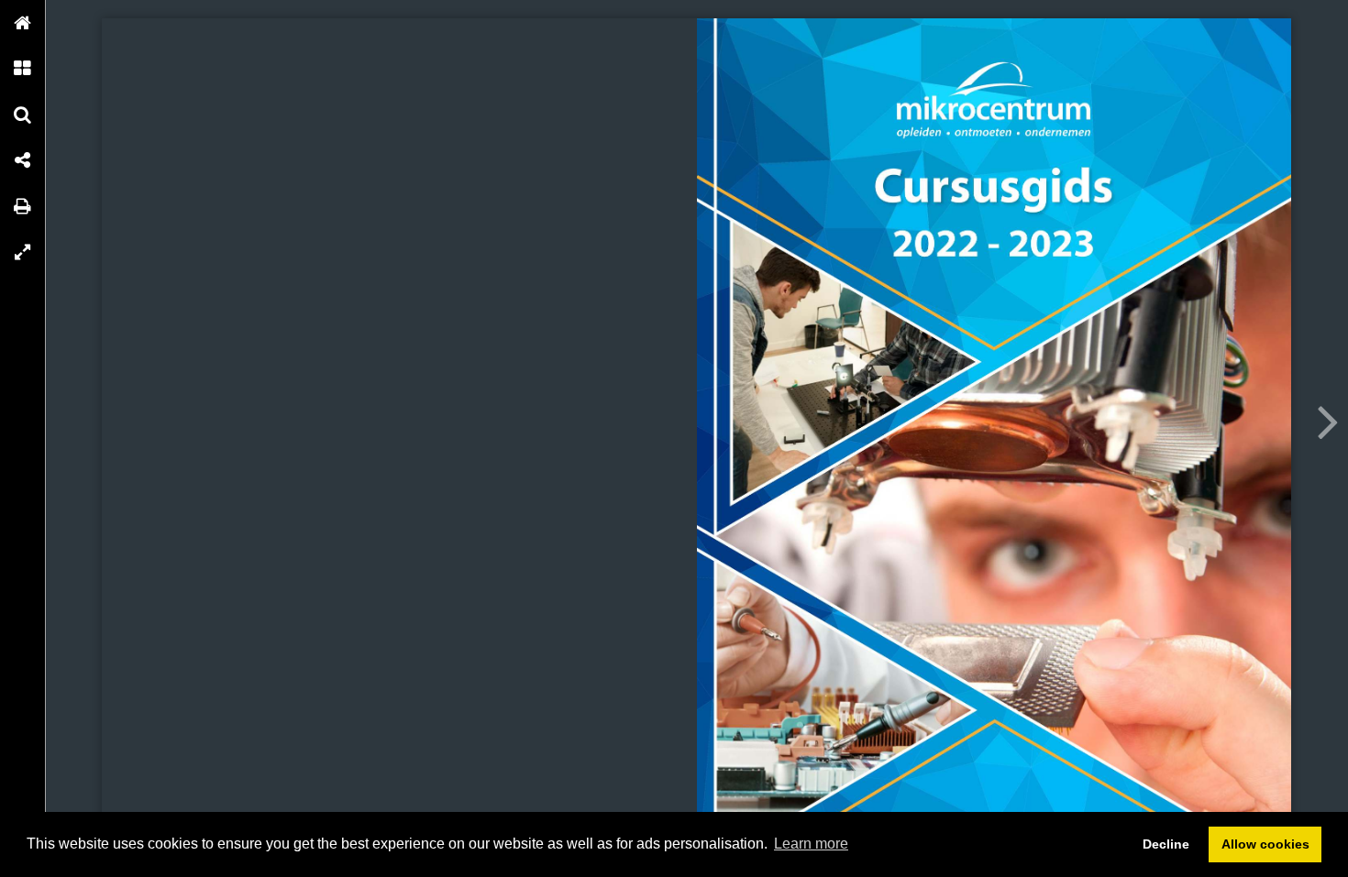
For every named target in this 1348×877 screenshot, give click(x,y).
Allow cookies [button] (1265, 844)
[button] (23, 23)
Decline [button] (1166, 844)
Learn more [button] (811, 843)
